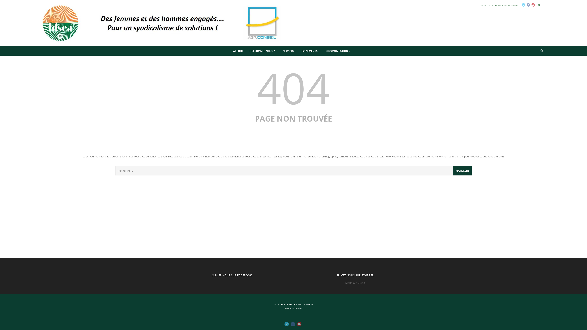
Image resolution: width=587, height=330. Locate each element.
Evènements (309, 51)
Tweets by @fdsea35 (355, 282)
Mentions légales (293, 308)
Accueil (238, 51)
